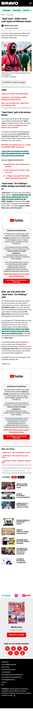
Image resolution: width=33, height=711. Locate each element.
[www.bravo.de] (9, 3)
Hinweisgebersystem (8, 679)
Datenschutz (5, 667)
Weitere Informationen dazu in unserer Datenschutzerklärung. (16, 275)
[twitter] (25, 648)
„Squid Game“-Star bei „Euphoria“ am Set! (16, 452)
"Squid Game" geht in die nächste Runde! (14, 94)
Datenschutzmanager (8, 669)
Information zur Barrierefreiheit (11, 677)
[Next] (30, 10)
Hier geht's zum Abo (16, 635)
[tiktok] (13, 648)
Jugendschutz (6, 672)
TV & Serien (10, 15)
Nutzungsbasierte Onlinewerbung (12, 674)
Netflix (21, 477)
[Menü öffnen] (30, 3)
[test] (10, 653)
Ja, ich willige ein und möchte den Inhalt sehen (16, 281)
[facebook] (19, 648)
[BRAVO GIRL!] (16, 595)
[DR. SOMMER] (6, 595)
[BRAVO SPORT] (26, 595)
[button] (16, 97)
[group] (16, 10)
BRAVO (3, 15)
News (14, 477)
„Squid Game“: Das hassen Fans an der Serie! (14, 456)
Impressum (5, 662)
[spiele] (16, 653)
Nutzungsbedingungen (8, 664)
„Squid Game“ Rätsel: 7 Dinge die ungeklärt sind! (16, 461)
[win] (22, 653)
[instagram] (7, 648)
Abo (2, 685)
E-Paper (3, 682)
